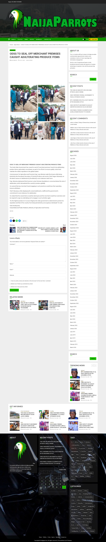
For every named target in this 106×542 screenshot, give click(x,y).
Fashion (90, 451)
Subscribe (94, 39)
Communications (88, 497)
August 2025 (73, 193)
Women (92, 531)
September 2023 (74, 265)
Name (11, 264)
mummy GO (85, 460)
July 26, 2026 (53, 309)
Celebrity (83, 380)
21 (56, 484)
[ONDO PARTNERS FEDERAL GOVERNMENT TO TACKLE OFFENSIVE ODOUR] (44, 414)
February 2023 (73, 287)
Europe (73, 506)
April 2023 (72, 281)
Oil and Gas (83, 515)
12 (49, 481)
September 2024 (74, 228)
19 (49, 484)
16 (64, 481)
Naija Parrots (14, 60)
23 (64, 484)
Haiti (93, 454)
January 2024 (73, 253)
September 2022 (74, 303)
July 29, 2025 (22, 60)
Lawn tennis (92, 457)
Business (38, 39)
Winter (88, 476)
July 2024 (72, 234)
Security (89, 521)
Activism (80, 490)
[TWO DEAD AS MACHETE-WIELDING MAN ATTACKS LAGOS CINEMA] (75, 396)
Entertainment (87, 392)
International (74, 509)
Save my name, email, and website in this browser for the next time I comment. (31, 281)
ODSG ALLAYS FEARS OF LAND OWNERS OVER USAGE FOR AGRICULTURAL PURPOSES (57, 305)
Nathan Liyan (73, 127)
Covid (83, 445)
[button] (87, 39)
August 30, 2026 (85, 399)
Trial (85, 473)
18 (45, 484)
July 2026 (72, 158)
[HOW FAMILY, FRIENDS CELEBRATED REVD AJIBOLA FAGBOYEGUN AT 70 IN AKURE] (75, 385)
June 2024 (72, 237)
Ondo (90, 515)
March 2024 (73, 246)
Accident (73, 490)
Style (90, 466)
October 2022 (73, 300)
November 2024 (74, 221)
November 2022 (74, 297)
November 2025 (74, 183)
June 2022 (72, 313)
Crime (26, 39)
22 (60, 484)
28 (56, 487)
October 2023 (73, 262)
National (81, 411)
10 (42, 481)
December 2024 (74, 218)
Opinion (73, 518)
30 (64, 487)
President (73, 466)
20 (53, 484)
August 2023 (73, 268)
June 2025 (72, 199)
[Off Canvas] (9, 39)
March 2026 (73, 171)
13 (53, 481)
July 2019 (72, 331)
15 (60, 481)
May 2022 (72, 316)
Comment (12, 244)
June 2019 (72, 335)
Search (73, 75)
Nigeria (73, 463)
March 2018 (73, 347)
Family (78, 506)
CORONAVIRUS (75, 445)
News (12, 39)
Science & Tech (81, 521)
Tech (87, 470)
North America (75, 515)
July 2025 (72, 196)
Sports (32, 39)
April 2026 (72, 168)
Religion (73, 521)
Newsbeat (92, 460)
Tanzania (82, 470)
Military (78, 460)
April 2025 (72, 206)
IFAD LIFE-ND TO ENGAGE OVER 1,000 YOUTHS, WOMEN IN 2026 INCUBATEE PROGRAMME (29, 305)
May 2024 (72, 240)
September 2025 (74, 190)
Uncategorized (84, 531)
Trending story (74, 531)
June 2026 (72, 161)
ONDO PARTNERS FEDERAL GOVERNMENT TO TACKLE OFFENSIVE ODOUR (57, 414)
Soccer (79, 466)
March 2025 (73, 209)
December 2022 (74, 294)
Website (12, 275)
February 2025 (73, 212)
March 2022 (73, 322)
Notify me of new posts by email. (19, 286)
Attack (82, 442)
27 (53, 487)
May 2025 (72, 202)
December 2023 (74, 256)
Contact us (47, 39)
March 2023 (73, 284)
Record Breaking (87, 518)
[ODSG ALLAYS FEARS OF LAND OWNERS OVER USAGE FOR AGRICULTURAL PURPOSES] (43, 305)
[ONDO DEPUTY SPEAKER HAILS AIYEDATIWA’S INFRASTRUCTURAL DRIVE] (73, 426)
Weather (82, 476)
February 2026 (73, 174)
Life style (73, 512)
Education (90, 448)
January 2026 (73, 177)
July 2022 (72, 309)
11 (45, 481)
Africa (76, 442)
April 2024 (72, 243)
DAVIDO (89, 445)
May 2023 (72, 278)
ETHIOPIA (83, 451)
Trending (52, 411)
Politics (20, 39)
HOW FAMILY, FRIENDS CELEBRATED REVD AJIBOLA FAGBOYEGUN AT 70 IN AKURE (58, 426)
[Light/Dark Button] (84, 39)
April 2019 (72, 338)
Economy (73, 503)
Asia (80, 493)
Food (77, 454)
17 (42, 484)
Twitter (91, 473)
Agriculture (12, 50)
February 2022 (73, 325)
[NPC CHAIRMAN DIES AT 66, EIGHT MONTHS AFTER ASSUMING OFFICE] (73, 414)
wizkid (72, 479)
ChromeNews (61, 540)
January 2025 (73, 215)
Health (72, 457)
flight (72, 454)
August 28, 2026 (85, 377)
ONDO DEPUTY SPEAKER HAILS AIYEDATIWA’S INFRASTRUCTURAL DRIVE (86, 426)
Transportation (75, 528)
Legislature (89, 509)
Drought (90, 500)
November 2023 (74, 259)
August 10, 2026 (25, 309)
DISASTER (73, 448)
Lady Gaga (73, 138)
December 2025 (74, 180)
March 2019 (73, 341)
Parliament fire (80, 463)
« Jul (41, 492)
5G (72, 442)
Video (76, 476)
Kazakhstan (84, 457)
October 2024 (73, 224)
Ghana (88, 454)
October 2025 (73, 187)
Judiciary (82, 509)
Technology (74, 473)
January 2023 (73, 291)
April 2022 (72, 319)
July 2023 (72, 272)
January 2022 (73, 328)
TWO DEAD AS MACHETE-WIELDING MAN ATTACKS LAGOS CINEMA (88, 396)
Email (11, 269)
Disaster (84, 500)
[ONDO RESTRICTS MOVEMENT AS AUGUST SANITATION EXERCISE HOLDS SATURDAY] (75, 373)
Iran (78, 457)
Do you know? (82, 448)
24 (42, 487)
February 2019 (73, 344)
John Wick (72, 132)
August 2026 (73, 155)
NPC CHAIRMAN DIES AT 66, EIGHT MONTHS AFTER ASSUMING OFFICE (86, 414)
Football (83, 454)
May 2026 (72, 165)
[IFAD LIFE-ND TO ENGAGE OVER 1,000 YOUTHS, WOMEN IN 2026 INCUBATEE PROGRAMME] (15, 305)
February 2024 (73, 250)
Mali (72, 460)
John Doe (72, 143)
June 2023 (72, 275)
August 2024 (73, 231)
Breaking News (87, 493)
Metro (79, 512)
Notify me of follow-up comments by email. (22, 284)
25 (45, 487)
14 (56, 481)
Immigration (91, 506)
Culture (78, 500)
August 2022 (73, 306)
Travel (80, 473)
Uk (72, 476)
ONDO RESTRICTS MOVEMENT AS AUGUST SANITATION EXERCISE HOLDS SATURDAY (29, 426)
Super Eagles (74, 470)
